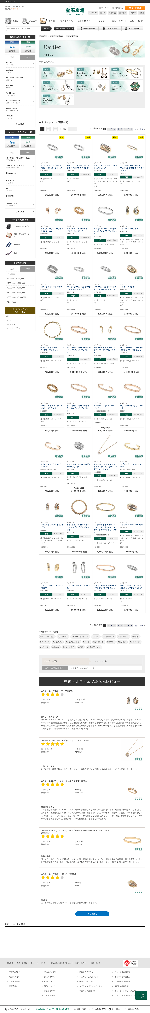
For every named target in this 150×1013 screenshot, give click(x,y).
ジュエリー (10, 320)
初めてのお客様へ (51, 972)
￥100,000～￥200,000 (15, 283)
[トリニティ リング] (132, 269)
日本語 (141, 13)
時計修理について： (120, 1009)
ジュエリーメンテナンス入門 (126, 995)
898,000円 (79, 610)
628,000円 (52, 610)
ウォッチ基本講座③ (122, 982)
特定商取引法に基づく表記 (60, 963)
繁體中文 (112, 13)
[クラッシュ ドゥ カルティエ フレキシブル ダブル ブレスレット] (79, 507)
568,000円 (52, 551)
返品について (49, 986)
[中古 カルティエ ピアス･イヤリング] (92, 73)
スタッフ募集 (22, 963)
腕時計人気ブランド (87, 972)
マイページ (105, 8)
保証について (49, 991)
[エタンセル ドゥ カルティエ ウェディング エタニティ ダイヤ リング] (132, 147)
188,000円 (79, 195)
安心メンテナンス (86, 982)
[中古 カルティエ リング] (57, 73)
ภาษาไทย (93, 13)
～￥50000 (10, 274)
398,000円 (52, 314)
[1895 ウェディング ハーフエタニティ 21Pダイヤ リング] (79, 147)
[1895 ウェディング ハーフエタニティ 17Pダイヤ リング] (52, 147)
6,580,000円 (105, 253)
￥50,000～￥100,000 (15, 279)
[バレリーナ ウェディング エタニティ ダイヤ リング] (79, 269)
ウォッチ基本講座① (122, 972)
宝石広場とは (14, 986)
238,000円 (132, 195)
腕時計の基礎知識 (122, 986)
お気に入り (119, 8)
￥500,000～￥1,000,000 (16, 297)
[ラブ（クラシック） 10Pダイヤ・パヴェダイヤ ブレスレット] (105, 211)
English (133, 13)
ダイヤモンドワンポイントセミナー (93, 986)
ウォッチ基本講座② (122, 977)
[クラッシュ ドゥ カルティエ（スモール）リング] (79, 211)
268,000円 (132, 314)
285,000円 (79, 314)
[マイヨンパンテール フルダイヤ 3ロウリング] (79, 446)
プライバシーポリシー (39, 963)
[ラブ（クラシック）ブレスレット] (132, 388)
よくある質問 (49, 995)
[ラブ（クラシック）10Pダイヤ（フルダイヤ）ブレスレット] (79, 388)
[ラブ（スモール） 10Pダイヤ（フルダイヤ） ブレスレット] (105, 567)
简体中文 (122, 13)
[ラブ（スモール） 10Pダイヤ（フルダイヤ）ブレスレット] (132, 330)
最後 (141, 129)
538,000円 (105, 372)
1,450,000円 (132, 372)
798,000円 (52, 372)
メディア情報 (14, 982)
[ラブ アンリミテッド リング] (52, 269)
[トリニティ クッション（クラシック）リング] (105, 147)
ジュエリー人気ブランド (89, 977)
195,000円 (105, 491)
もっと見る (92, 914)
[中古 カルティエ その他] (57, 99)
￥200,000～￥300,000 (15, 288)
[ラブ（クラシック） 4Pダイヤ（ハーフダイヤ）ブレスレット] (79, 330)
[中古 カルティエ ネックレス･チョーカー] (57, 86)
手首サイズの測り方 (87, 991)
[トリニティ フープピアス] (132, 211)
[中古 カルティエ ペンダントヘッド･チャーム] (92, 86)
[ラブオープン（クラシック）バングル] (105, 388)
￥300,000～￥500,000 (15, 293)
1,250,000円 (105, 551)
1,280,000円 (79, 372)
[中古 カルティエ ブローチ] (126, 86)
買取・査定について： (86, 1009)
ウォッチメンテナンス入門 (125, 991)
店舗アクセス (14, 977)
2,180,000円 (79, 430)
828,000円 (132, 253)
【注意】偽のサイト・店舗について (87, 963)
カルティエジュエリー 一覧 (83, 668)
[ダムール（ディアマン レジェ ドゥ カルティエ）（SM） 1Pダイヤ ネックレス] (105, 446)
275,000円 (52, 253)
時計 (8, 316)
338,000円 (105, 195)
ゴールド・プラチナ (14, 328)
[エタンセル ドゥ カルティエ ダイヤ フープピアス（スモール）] (105, 330)
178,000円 (52, 195)
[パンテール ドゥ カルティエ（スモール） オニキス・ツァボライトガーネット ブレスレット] (105, 507)
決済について (49, 977)
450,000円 (79, 253)
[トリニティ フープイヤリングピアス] (52, 507)
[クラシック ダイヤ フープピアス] (79, 567)
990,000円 (132, 430)
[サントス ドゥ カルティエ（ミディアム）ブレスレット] (52, 330)
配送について (49, 982)
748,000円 (52, 491)
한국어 (102, 13)
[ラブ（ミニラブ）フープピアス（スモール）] (52, 211)
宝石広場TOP (14, 972)
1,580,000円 (79, 551)
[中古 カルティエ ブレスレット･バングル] (126, 73)
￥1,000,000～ (12, 302)
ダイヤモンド (11, 324)
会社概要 (10, 963)
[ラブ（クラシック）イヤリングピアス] (52, 567)
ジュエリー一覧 (100, 661)
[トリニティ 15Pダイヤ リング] (132, 507)
